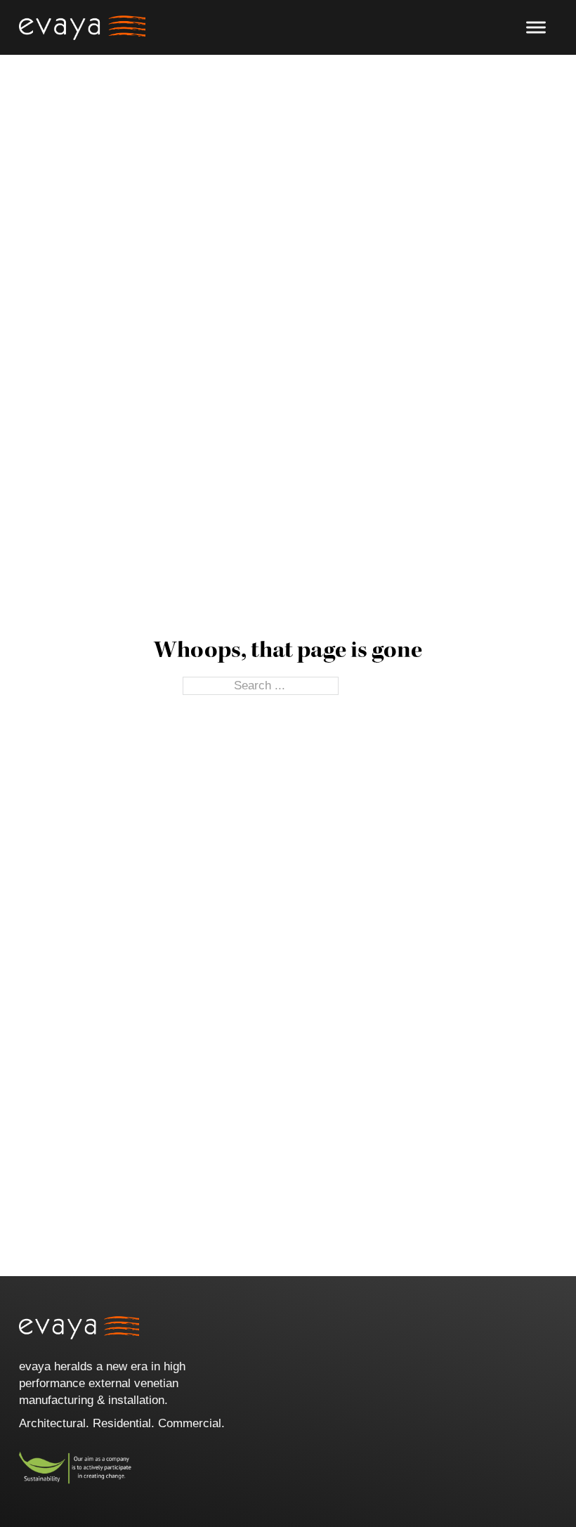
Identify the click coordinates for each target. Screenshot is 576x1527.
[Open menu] (536, 27)
